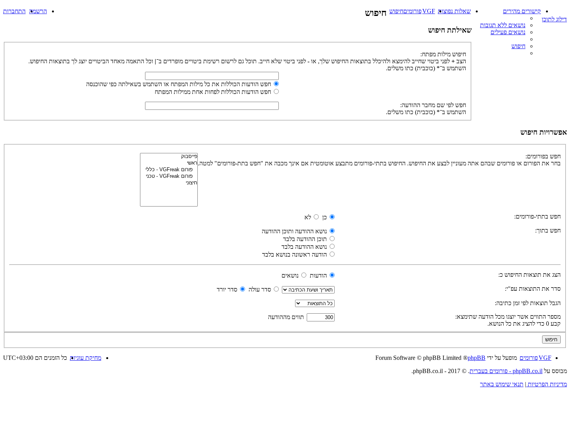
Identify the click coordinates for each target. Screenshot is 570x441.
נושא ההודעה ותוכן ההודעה (295, 231)
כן (325, 217)
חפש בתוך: (548, 230)
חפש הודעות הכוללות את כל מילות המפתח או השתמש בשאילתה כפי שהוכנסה (179, 84)
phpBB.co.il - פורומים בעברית (506, 371)
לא (308, 217)
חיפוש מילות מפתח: (443, 54)
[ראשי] (168, 163)
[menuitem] (503, 25)
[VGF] (562, 10)
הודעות (319, 275)
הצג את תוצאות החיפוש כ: (529, 274)
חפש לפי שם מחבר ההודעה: (433, 105)
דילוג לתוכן (554, 19)
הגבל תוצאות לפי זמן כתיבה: (528, 303)
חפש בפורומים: (543, 156)
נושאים (291, 275)
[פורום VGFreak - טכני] (168, 176)
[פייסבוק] (168, 156)
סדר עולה (261, 289)
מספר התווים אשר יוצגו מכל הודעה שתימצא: (508, 316)
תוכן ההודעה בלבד (305, 239)
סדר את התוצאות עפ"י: (533, 288)
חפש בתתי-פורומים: (537, 216)
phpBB (476, 357)
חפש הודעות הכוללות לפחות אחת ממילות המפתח (214, 92)
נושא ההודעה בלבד (305, 246)
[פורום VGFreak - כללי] (168, 170)
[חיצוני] (168, 183)
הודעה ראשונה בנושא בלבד (295, 254)
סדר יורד (228, 289)
